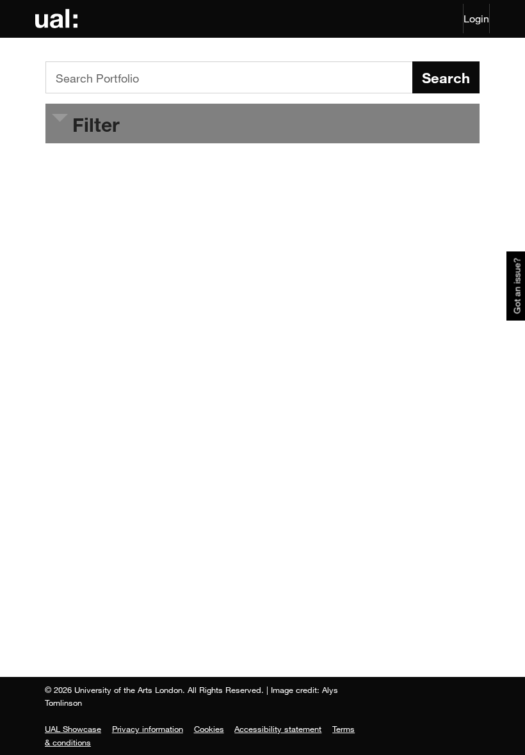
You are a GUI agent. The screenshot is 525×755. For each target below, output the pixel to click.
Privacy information (147, 729)
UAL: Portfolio (58, 18)
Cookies (209, 729)
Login (476, 18)
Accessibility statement (277, 729)
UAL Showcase (73, 729)
